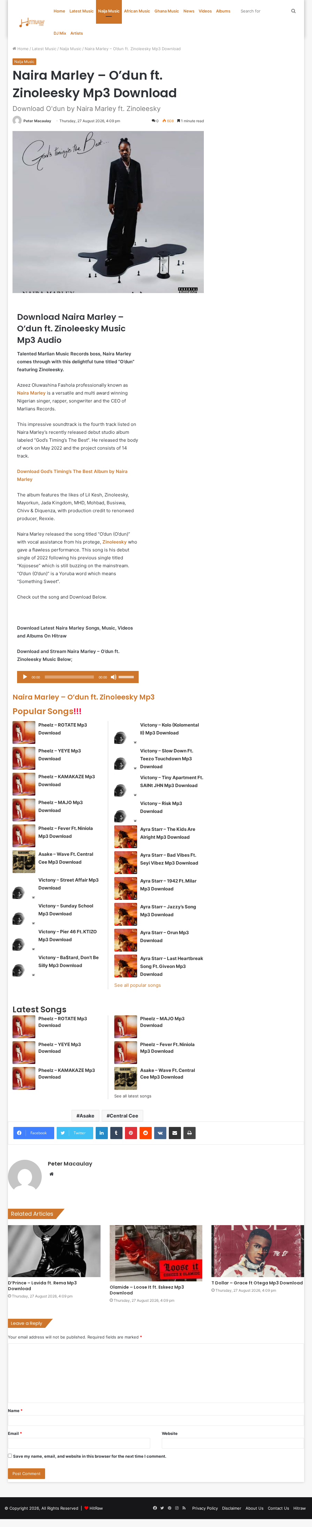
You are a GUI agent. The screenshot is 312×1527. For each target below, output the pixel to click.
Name (15, 1410)
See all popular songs (137, 985)
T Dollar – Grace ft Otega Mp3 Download (257, 1283)
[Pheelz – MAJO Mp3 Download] (23, 810)
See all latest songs (132, 1095)
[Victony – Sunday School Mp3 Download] (23, 913)
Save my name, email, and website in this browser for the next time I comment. (89, 1456)
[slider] (127, 676)
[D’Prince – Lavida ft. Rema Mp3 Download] (54, 1251)
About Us (255, 1508)
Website (170, 1433)
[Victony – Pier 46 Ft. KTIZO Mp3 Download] (23, 939)
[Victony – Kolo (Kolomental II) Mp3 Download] (125, 732)
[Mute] (114, 677)
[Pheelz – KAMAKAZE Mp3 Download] (23, 784)
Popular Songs (47, 711)
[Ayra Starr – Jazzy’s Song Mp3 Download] (125, 914)
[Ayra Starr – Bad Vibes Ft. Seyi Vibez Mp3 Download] (125, 862)
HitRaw (96, 1508)
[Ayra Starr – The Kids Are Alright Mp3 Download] (125, 836)
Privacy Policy (205, 1508)
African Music (137, 11)
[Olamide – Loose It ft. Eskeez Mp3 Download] (156, 1253)
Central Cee (124, 1116)
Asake (87, 1116)
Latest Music (81, 11)
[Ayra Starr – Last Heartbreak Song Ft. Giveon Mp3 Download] (125, 966)
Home (59, 11)
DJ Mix (60, 33)
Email (15, 1433)
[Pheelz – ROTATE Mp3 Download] (23, 732)
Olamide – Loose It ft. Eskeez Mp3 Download (147, 1290)
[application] (78, 677)
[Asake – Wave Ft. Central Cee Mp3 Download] (23, 861)
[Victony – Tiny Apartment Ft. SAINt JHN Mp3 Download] (125, 785)
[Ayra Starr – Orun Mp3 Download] (125, 940)
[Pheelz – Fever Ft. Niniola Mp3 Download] (23, 835)
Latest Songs (39, 1009)
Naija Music (109, 11)
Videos (205, 11)
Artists (76, 33)
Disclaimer (231, 1508)
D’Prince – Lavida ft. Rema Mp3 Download (42, 1286)
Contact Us (278, 1508)
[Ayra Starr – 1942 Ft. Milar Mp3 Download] (125, 888)
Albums (223, 11)
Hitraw (299, 1508)
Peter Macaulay (37, 121)
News (188, 11)
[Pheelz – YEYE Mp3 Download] (23, 758)
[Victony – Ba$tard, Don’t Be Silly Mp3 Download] (23, 965)
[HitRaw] (31, 22)
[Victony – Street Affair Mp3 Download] (23, 887)
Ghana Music (166, 11)
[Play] (25, 677)
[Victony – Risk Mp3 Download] (125, 811)
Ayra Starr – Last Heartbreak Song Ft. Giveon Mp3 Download (171, 966)
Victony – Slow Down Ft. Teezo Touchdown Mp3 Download (166, 758)
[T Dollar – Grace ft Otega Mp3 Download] (257, 1251)
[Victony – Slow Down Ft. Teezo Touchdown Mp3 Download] (125, 758)
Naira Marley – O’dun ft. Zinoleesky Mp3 (83, 697)
